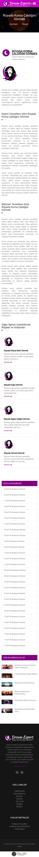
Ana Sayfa (14, 24)
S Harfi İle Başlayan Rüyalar (14, 605)
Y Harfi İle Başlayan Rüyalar (14, 640)
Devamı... (18, 766)
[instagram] (22, 772)
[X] (17, 772)
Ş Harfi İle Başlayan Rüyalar (14, 611)
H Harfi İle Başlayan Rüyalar (14, 535)
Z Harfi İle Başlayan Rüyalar (14, 646)
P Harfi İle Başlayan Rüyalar (14, 593)
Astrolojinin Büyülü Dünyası (25, 700)
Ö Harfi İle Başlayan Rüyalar (14, 588)
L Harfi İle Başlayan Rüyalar (14, 564)
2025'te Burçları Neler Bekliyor (26, 674)
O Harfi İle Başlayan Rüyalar (14, 582)
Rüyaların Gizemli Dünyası (25, 683)
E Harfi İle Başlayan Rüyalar (14, 518)
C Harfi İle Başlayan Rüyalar (14, 501)
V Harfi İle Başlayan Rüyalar (14, 634)
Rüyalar (24, 24)
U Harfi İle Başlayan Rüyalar (14, 622)
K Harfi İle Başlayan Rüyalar (14, 559)
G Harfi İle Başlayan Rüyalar (14, 530)
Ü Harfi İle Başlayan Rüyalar (14, 628)
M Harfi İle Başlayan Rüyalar (15, 570)
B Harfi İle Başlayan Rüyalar (14, 495)
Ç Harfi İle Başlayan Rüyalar (14, 506)
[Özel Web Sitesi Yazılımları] (19, 854)
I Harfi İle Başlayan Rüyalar (14, 541)
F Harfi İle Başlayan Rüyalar (14, 524)
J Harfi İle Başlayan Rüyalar (14, 553)
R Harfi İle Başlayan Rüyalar (14, 599)
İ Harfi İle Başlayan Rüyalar (14, 547)
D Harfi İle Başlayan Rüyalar (14, 512)
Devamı (7, 362)
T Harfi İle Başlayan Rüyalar (14, 617)
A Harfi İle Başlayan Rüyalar (14, 489)
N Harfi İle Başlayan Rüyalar (14, 576)
